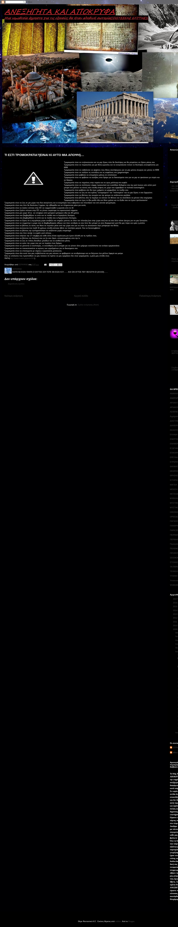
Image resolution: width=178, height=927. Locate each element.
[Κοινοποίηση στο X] (55, 264)
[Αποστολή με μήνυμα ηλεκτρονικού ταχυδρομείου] (50, 264)
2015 (175, 606)
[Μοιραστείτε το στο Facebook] (58, 264)
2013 (175, 614)
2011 (175, 622)
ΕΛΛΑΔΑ (173, 434)
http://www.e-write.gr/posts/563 (22, 258)
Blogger (131, 921)
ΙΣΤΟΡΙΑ (174, 480)
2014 (175, 610)
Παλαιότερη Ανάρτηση (150, 296)
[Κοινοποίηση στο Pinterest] (61, 264)
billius (175, 752)
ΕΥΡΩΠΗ (174, 462)
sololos (118, 921)
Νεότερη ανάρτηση (13, 296)
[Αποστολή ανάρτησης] (45, 265)
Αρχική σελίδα (81, 296)
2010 (175, 625)
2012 (175, 618)
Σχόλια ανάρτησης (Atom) (88, 305)
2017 (175, 599)
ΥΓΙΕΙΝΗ (173, 576)
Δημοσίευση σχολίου (16, 284)
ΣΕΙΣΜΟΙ (174, 558)
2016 (175, 603)
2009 (175, 629)
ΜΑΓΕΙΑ (173, 485)
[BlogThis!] (53, 264)
